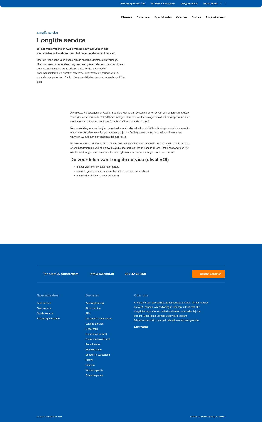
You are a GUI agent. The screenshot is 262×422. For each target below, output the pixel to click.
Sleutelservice (94, 349)
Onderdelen (143, 17)
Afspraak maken (215, 17)
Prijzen (89, 359)
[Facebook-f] (221, 3)
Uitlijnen (90, 365)
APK (88, 313)
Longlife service (94, 323)
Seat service (44, 308)
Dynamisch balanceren (98, 318)
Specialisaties (163, 17)
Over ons (181, 17)
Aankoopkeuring (95, 303)
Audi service (44, 303)
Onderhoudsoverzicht (98, 339)
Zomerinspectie (94, 375)
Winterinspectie (94, 370)
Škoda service (45, 313)
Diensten (126, 17)
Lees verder (141, 326)
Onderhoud (92, 328)
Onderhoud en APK (96, 334)
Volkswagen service (48, 318)
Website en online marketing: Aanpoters (207, 416)
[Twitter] (225, 3)
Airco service (93, 308)
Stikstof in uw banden (98, 354)
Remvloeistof (93, 344)
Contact (196, 17)
